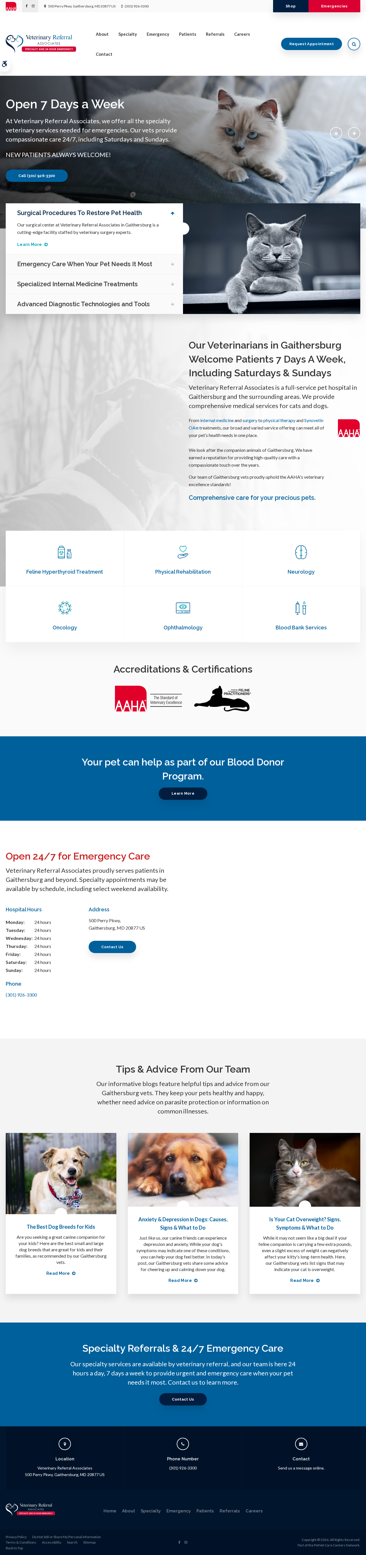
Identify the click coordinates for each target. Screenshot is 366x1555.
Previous (336, 133)
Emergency (158, 34)
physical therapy (279, 420)
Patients (187, 34)
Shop (291, 6)
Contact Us (112, 947)
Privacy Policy (16, 1537)
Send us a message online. (301, 1467)
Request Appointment (311, 44)
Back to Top (14, 1548)
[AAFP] (222, 712)
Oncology (65, 628)
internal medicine (217, 420)
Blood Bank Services (301, 628)
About (102, 34)
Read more (58, 1273)
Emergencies (334, 6)
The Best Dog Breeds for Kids (61, 1227)
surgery (249, 420)
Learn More (29, 244)
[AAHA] (14, 6)
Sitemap (89, 1542)
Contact (104, 54)
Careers (242, 34)
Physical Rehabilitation (183, 572)
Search (72, 1542)
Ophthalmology (183, 628)
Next (354, 133)
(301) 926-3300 (137, 6)
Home (110, 1511)
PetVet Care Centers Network (336, 1545)
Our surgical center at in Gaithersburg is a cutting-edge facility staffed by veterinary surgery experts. (88, 228)
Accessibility (51, 1542)
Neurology (301, 572)
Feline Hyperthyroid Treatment (64, 572)
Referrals (215, 34)
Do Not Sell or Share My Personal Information (66, 1537)
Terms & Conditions (21, 1542)
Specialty (127, 34)
